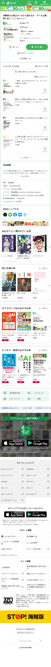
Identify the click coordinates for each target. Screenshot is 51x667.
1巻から (36, 77)
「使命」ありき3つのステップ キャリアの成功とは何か (31, 82)
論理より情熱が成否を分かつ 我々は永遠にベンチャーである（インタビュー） (31, 100)
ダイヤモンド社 (15, 186)
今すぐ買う (39, 47)
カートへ (15, 47)
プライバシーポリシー (10, 574)
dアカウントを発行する (25, 629)
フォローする (27, 23)
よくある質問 (32, 543)
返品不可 (22, 40)
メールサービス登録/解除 (10, 543)
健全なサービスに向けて (36, 574)
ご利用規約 (5, 567)
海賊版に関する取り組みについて (10, 587)
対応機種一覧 (32, 536)
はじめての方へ (11, 536)
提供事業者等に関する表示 (36, 567)
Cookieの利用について (35, 580)
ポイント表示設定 (34, 549)
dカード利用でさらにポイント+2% (29, 38)
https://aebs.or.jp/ (23, 606)
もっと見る (42, 268)
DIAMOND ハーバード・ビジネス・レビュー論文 (27, 195)
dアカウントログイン (9, 555)
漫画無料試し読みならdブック (10, 408)
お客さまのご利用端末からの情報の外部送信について (36, 587)
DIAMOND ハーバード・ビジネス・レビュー (26, 192)
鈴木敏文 (23, 23)
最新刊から (44, 77)
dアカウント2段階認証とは (10, 580)
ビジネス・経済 (16, 189)
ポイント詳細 (25, 34)
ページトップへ (25, 641)
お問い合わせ (6, 549)
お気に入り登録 (43, 66)
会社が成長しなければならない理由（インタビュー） (31, 119)
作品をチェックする (27, 53)
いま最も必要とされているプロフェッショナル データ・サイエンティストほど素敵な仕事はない (31, 139)
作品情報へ (24, 59)
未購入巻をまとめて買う (27, 72)
